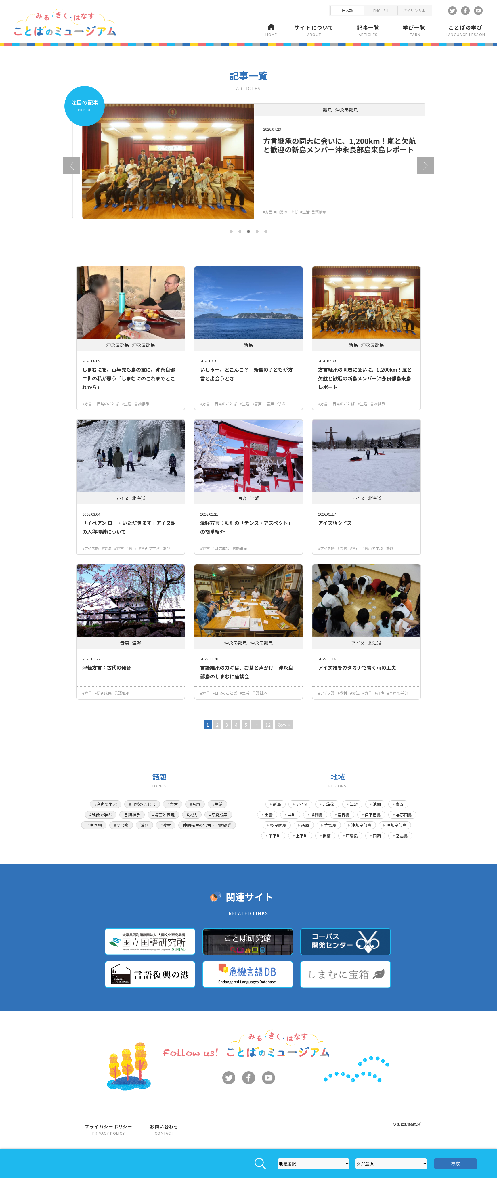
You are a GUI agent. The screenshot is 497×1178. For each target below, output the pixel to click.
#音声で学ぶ (275, 403)
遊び (166, 548)
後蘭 (327, 836)
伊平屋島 (373, 815)
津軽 (354, 804)
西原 (305, 825)
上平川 (302, 836)
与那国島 (404, 815)
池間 (377, 804)
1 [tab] (231, 231)
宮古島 (402, 836)
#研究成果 (221, 548)
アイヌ (302, 804)
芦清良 (352, 836)
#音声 (257, 403)
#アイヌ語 (90, 548)
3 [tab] (248, 231)
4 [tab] (257, 231)
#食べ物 (121, 825)
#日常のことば (280, 212)
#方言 (262, 212)
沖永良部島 (361, 825)
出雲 (269, 815)
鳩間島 (317, 815)
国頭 (377, 836)
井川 (292, 815)
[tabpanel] (248, 165)
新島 (277, 804)
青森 (400, 804)
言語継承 (313, 212)
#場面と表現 (163, 815)
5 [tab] (265, 231)
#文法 (106, 548)
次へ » (284, 724)
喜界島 (344, 815)
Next (425, 165)
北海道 (329, 804)
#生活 (299, 212)
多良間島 (278, 825)
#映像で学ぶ (100, 815)
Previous (71, 165)
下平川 (275, 836)
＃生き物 (94, 825)
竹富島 (330, 825)
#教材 (342, 693)
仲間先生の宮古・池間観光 (207, 825)
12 (268, 724)
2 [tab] (239, 231)
